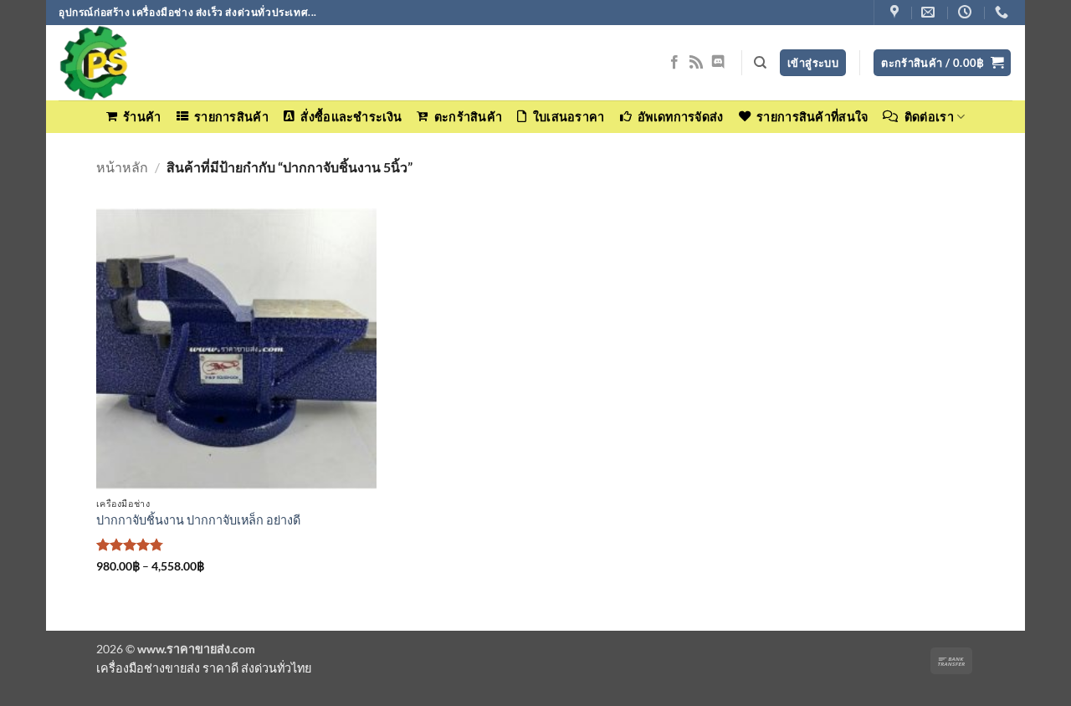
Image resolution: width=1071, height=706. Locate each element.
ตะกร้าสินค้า (468, 117)
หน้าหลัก (122, 167)
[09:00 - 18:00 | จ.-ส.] (967, 12)
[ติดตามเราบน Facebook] (674, 62)
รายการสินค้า (231, 117)
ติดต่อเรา (929, 117)
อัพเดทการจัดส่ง (680, 117)
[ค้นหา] (760, 63)
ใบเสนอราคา (568, 117)
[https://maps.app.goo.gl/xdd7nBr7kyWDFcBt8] (896, 12)
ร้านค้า (142, 117)
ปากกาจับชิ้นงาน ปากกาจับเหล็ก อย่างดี (198, 520)
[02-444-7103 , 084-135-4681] (1003, 12)
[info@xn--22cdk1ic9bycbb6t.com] (930, 12)
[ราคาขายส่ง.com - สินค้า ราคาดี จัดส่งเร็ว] (142, 62)
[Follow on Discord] (718, 62)
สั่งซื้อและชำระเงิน (351, 117)
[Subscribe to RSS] (696, 62)
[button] (942, 63)
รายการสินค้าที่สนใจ (812, 117)
